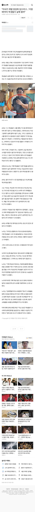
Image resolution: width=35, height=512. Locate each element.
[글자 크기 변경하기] (28, 17)
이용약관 (8, 489)
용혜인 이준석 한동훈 (10, 464)
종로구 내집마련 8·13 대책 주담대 (27, 468)
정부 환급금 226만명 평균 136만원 (27, 475)
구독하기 (29, 338)
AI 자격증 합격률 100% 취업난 (11, 471)
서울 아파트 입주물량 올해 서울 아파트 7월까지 (27, 471)
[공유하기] (31, 17)
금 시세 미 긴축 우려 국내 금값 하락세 (11, 479)
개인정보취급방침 (14, 489)
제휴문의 (27, 489)
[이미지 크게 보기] (30, 86)
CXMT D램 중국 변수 (27, 479)
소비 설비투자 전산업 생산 (11, 468)
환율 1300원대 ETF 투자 (11, 475)
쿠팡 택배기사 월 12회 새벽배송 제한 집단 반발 (27, 464)
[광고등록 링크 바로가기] (32, 22)
